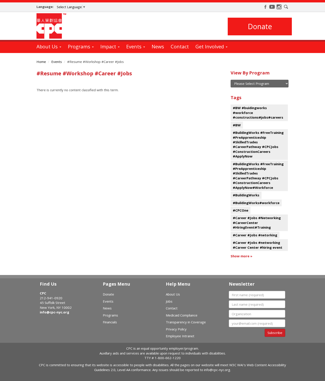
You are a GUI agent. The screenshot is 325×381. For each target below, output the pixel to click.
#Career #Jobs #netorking (255, 235)
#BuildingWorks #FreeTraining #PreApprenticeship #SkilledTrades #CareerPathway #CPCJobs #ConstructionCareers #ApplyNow (258, 144)
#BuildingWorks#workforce (256, 203)
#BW (237, 125)
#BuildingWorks (246, 195)
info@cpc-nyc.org (54, 312)
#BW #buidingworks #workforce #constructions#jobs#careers (258, 112)
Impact (108, 46)
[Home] (52, 26)
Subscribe (275, 332)
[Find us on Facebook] (265, 6)
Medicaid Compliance (181, 315)
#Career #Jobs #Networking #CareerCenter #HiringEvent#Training (257, 222)
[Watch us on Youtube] (272, 6)
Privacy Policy (176, 329)
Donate (260, 26)
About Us (47, 46)
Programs (80, 46)
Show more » (241, 256)
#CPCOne (240, 210)
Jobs (169, 301)
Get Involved (210, 46)
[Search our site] (286, 6)
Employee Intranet (180, 336)
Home (41, 61)
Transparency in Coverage (186, 322)
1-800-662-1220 (168, 358)
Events (134, 46)
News (158, 46)
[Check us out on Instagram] (279, 6)
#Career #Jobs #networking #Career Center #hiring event (257, 244)
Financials (110, 322)
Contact (180, 46)
